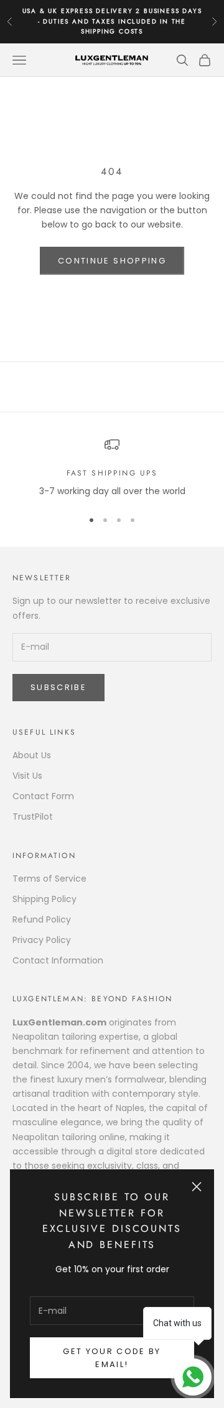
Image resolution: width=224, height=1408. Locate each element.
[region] (112, 467)
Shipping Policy (44, 899)
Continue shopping (112, 261)
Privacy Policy (41, 940)
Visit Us (27, 775)
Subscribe (58, 687)
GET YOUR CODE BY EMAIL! (112, 1357)
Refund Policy (41, 919)
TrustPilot (32, 816)
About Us (31, 755)
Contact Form (43, 796)
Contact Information (57, 960)
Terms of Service (49, 878)
